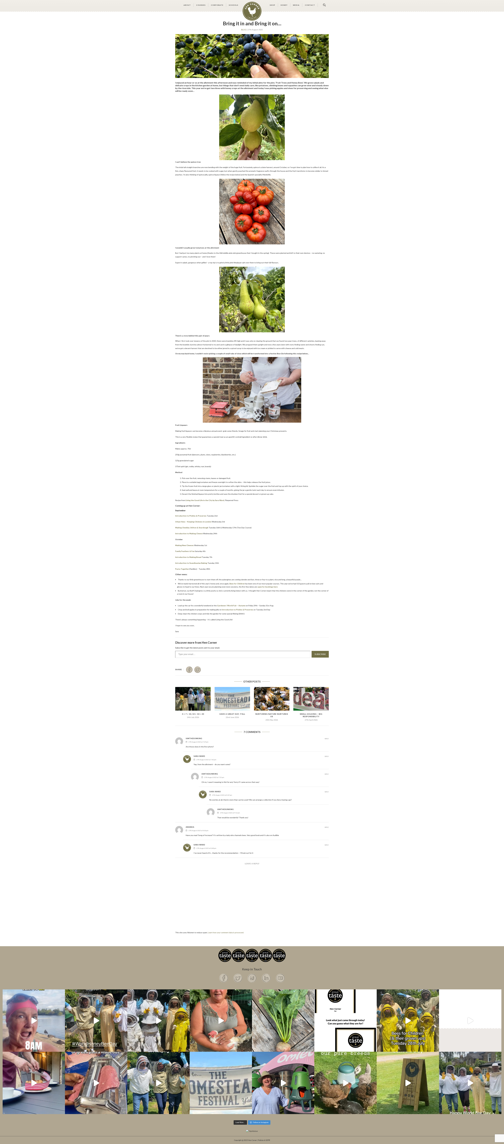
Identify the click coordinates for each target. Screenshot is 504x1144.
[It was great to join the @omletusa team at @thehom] (283, 1083)
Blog (243, 29)
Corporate (217, 5)
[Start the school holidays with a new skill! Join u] (470, 1020)
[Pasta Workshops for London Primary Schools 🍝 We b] (96, 1083)
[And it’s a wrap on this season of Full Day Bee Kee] (96, 1020)
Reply (327, 738)
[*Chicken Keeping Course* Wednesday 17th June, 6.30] (345, 1083)
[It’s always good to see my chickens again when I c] (221, 1020)
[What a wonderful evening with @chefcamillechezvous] (34, 1083)
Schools (233, 5)
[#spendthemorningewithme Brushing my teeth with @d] (34, 1020)
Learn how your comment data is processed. (226, 932)
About (187, 5)
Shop (272, 5)
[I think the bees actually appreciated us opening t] (158, 1083)
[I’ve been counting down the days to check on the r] (345, 1020)
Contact (310, 5)
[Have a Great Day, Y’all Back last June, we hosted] (221, 1083)
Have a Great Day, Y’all (232, 714)
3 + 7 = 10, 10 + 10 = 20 (193, 714)
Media (296, 5)
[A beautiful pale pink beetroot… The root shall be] (283, 1020)
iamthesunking (194, 738)
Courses (201, 5)
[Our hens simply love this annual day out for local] (408, 1083)
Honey (284, 5)
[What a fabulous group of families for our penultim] (158, 1020)
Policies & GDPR (264, 1140)
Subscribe (320, 654)
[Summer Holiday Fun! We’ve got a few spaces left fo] (408, 1020)
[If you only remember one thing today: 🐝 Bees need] (470, 1083)
